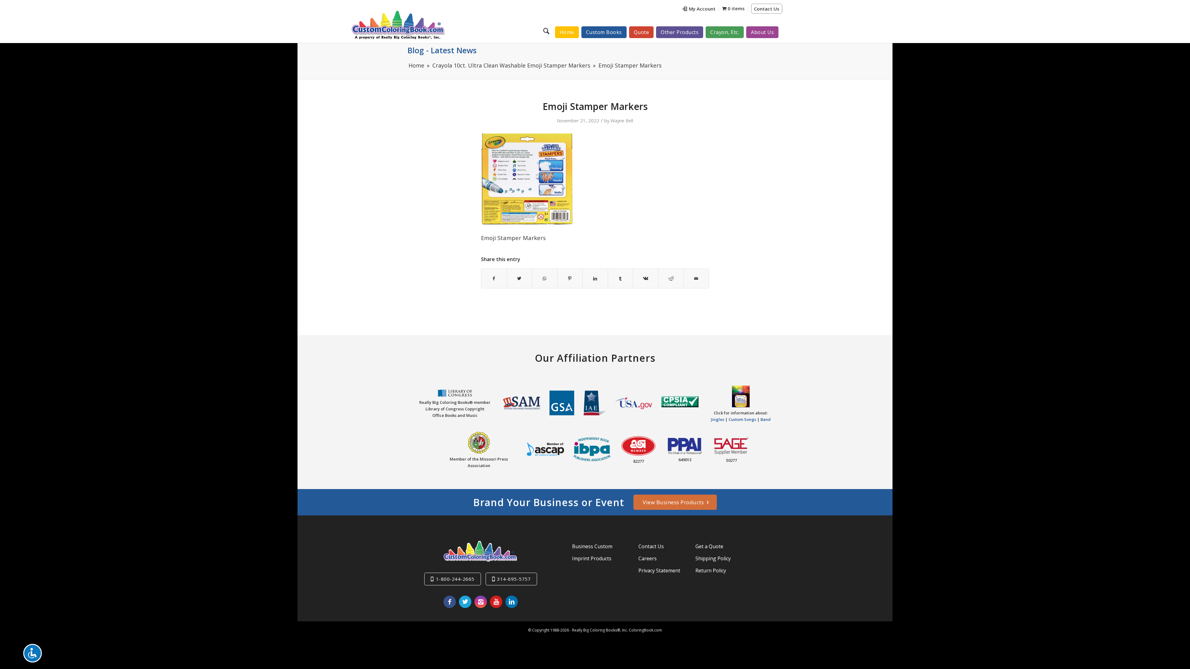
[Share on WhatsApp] (544, 278)
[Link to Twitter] (465, 602)
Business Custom (592, 546)
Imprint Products (591, 558)
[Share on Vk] (645, 278)
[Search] (547, 31)
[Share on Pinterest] (570, 278)
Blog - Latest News (442, 50)
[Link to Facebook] (449, 602)
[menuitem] (699, 9)
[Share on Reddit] (671, 278)
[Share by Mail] (696, 278)
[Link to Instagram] (480, 602)
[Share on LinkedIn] (595, 278)
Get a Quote (709, 546)
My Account (702, 9)
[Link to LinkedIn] (511, 602)
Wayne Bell (621, 120)
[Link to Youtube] (496, 602)
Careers (647, 558)
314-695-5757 (514, 579)
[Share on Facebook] (494, 278)
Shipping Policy (713, 558)
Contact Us (766, 9)
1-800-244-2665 (455, 579)
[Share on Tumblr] (620, 278)
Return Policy (710, 570)
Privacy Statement (659, 570)
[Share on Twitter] (519, 278)
